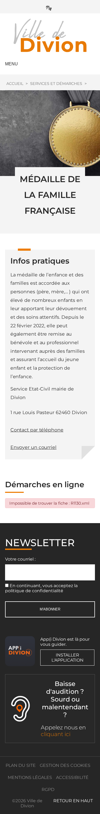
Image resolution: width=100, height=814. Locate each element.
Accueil (14, 83)
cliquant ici (55, 734)
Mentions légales (30, 777)
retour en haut (73, 800)
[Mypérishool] (50, 7)
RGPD (48, 789)
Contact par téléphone (36, 430)
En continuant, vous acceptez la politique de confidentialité (41, 588)
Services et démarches (56, 83)
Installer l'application (67, 657)
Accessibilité (72, 777)
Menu (11, 64)
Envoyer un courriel (33, 447)
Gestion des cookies (65, 765)
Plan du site (21, 765)
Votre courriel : (20, 559)
